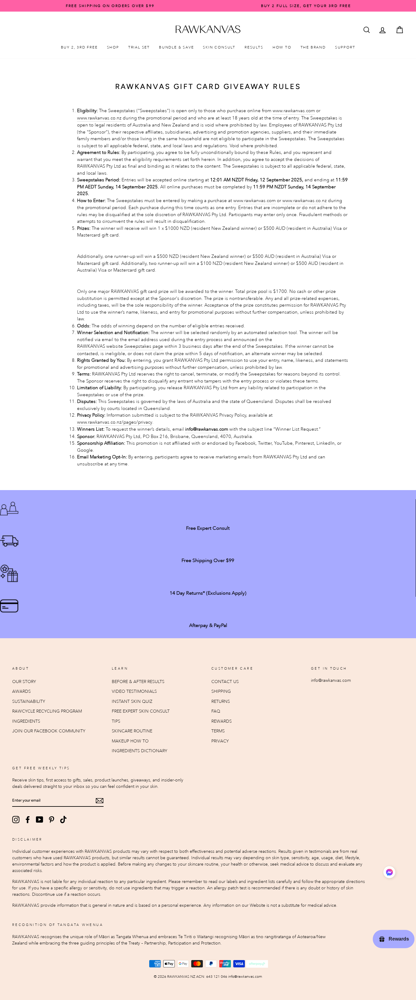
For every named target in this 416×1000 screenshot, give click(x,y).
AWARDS (21, 691)
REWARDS (221, 721)
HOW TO (282, 47)
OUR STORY (24, 681)
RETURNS (220, 701)
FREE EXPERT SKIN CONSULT (141, 711)
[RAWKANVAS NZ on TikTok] (63, 819)
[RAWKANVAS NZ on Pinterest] (51, 819)
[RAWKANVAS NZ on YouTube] (39, 819)
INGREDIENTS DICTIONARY (139, 750)
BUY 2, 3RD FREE (79, 47)
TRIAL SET (139, 47)
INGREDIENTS (26, 721)
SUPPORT (345, 47)
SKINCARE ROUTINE (132, 731)
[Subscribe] (100, 800)
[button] (389, 873)
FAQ (215, 711)
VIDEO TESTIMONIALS (134, 691)
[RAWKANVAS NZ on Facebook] (27, 819)
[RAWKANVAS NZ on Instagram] (15, 819)
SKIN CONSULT (219, 47)
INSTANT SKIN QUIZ (132, 701)
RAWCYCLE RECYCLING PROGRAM (47, 711)
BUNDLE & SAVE (176, 47)
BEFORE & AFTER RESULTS (138, 681)
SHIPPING (221, 691)
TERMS (218, 731)
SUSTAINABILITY (28, 701)
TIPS (116, 721)
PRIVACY (220, 741)
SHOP (113, 47)
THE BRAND (313, 47)
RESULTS (254, 47)
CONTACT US (225, 681)
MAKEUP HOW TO (130, 741)
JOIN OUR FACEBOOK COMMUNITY (48, 731)
